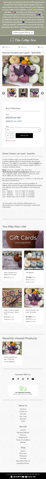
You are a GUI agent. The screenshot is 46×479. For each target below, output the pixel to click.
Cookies (23, 430)
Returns (23, 435)
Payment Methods (23, 432)
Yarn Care (23, 416)
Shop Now (23, 453)
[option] (23, 70)
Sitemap (23, 442)
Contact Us (23, 411)
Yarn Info (23, 414)
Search (22, 451)
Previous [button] (3, 93)
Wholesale (23, 456)
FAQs (23, 421)
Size (7, 126)
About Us (23, 409)
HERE (36, 163)
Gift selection (30, 272)
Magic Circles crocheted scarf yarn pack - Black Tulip (11, 312)
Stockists (23, 419)
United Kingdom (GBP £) (21, 33)
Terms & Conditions (23, 440)
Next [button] (42, 93)
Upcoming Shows (23, 463)
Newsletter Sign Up (23, 461)
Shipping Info (23, 437)
